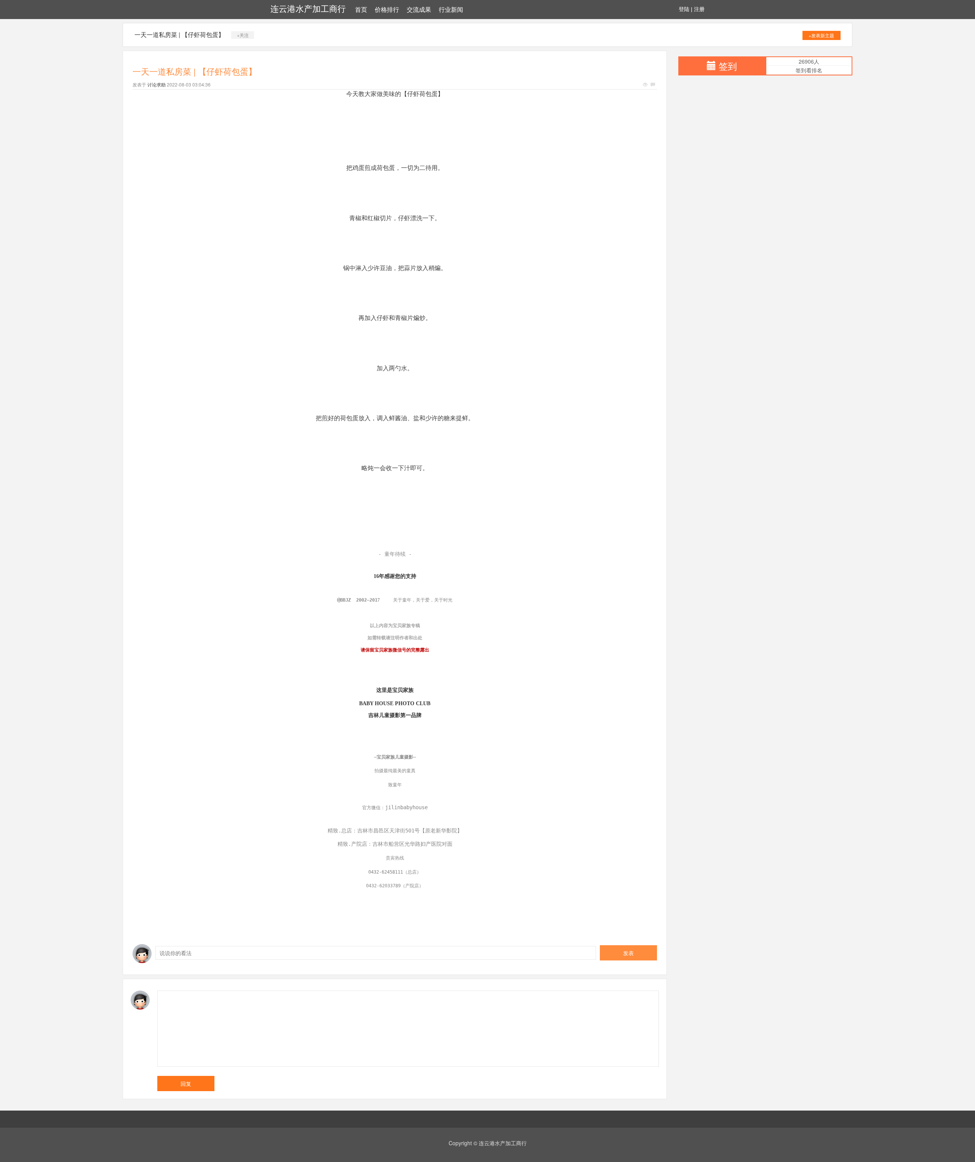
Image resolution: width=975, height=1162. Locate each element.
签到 (728, 65)
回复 (186, 1083)
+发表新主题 (821, 35)
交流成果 (419, 9)
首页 (361, 9)
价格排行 (387, 9)
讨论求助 (156, 84)
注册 (699, 9)
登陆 (684, 9)
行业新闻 (451, 9)
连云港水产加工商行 (308, 9)
